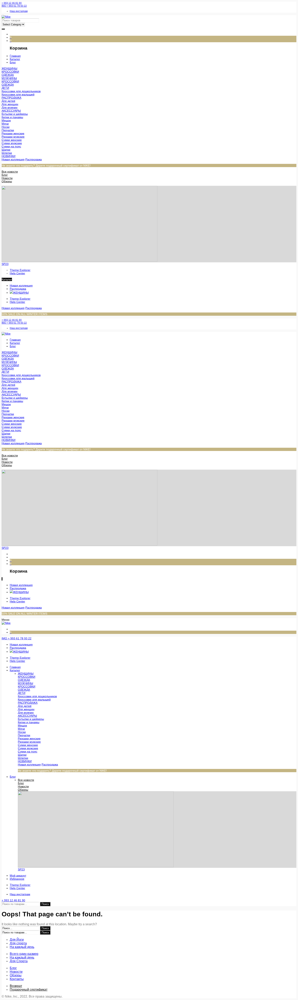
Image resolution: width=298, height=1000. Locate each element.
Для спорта (18, 943)
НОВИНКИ (8, 156)
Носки (6, 127)
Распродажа (33, 159)
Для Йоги (17, 939)
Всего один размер (24, 954)
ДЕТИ (5, 88)
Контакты (17, 979)
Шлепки (7, 153)
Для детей (8, 101)
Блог (5, 174)
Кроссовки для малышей (18, 94)
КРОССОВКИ (10, 71)
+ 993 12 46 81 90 (12, 3)
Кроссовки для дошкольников (21, 91)
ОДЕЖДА (8, 75)
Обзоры (7, 181)
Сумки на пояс (11, 146)
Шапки (6, 149)
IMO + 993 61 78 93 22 (14, 5)
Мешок (6, 120)
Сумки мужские (12, 143)
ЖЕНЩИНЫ (9, 68)
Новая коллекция (13, 159)
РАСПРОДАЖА (11, 97)
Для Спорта (19, 961)
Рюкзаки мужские (13, 136)
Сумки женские (12, 140)
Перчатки (8, 130)
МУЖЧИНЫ (9, 78)
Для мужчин (9, 107)
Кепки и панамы (12, 117)
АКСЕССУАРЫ (11, 110)
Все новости (10, 171)
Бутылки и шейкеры (15, 114)
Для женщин (10, 104)
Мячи (5, 123)
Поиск (45, 904)
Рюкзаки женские (13, 133)
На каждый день (22, 947)
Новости (7, 178)
